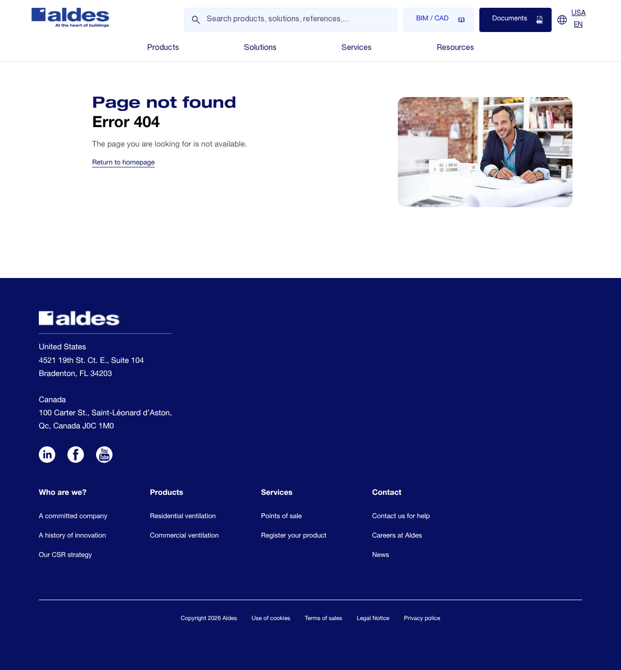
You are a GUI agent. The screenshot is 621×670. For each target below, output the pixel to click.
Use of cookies (271, 619)
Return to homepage (123, 163)
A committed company (73, 516)
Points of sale (281, 516)
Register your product (294, 536)
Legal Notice (373, 619)
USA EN (579, 19)
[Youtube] (104, 456)
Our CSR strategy (65, 555)
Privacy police (422, 619)
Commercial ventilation (184, 536)
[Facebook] (75, 456)
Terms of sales (323, 619)
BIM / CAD (432, 19)
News (380, 555)
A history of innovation (72, 536)
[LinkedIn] (47, 456)
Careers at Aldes (397, 536)
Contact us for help (401, 516)
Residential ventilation (183, 516)
